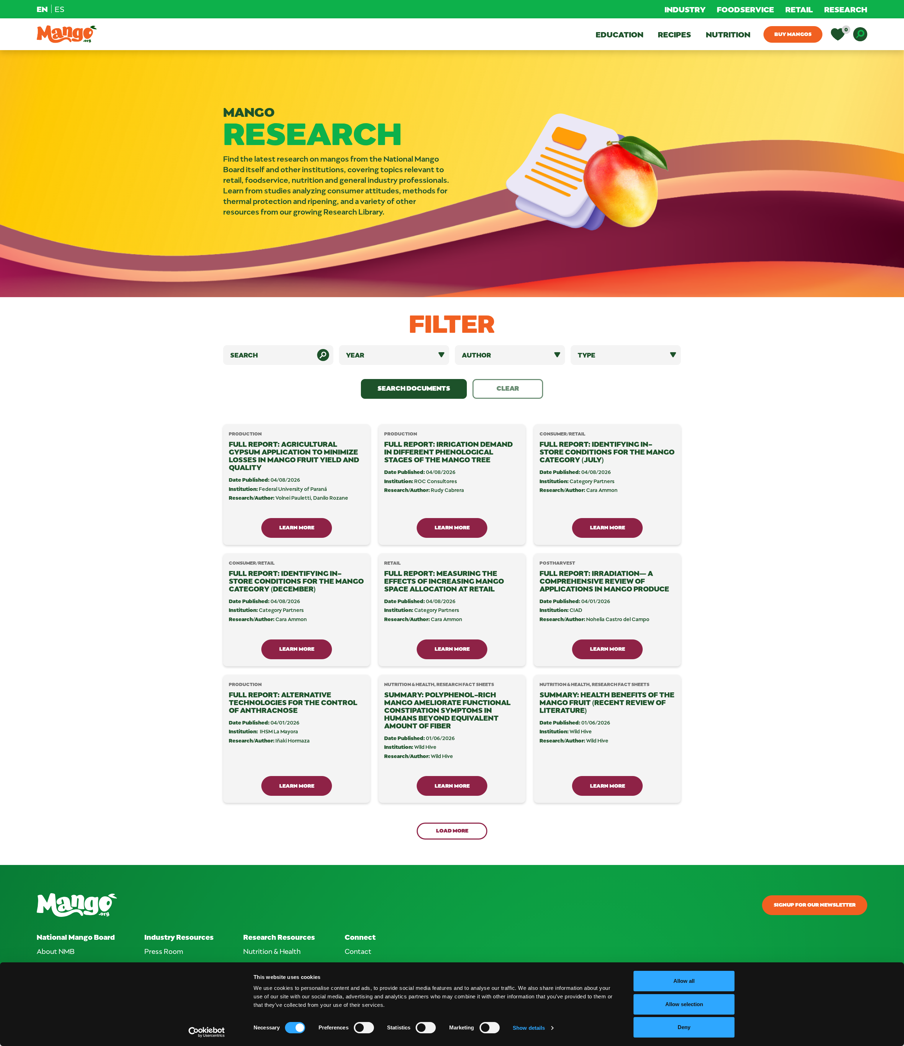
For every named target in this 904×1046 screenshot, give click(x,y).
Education (619, 34)
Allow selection (684, 1004)
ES (59, 8)
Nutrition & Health (272, 951)
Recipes (674, 34)
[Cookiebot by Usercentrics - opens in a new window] (207, 1032)
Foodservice (745, 9)
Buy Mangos (792, 34)
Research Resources (279, 937)
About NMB (56, 951)
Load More (452, 830)
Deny (684, 1027)
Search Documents (413, 388)
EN (42, 8)
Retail (799, 9)
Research (845, 9)
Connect (360, 937)
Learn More (296, 527)
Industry (685, 9)
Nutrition (728, 34)
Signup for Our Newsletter (815, 904)
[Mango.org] (312, 905)
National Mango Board (76, 937)
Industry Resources (179, 937)
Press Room (163, 951)
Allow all (684, 981)
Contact (358, 951)
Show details (529, 1028)
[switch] (364, 1027)
